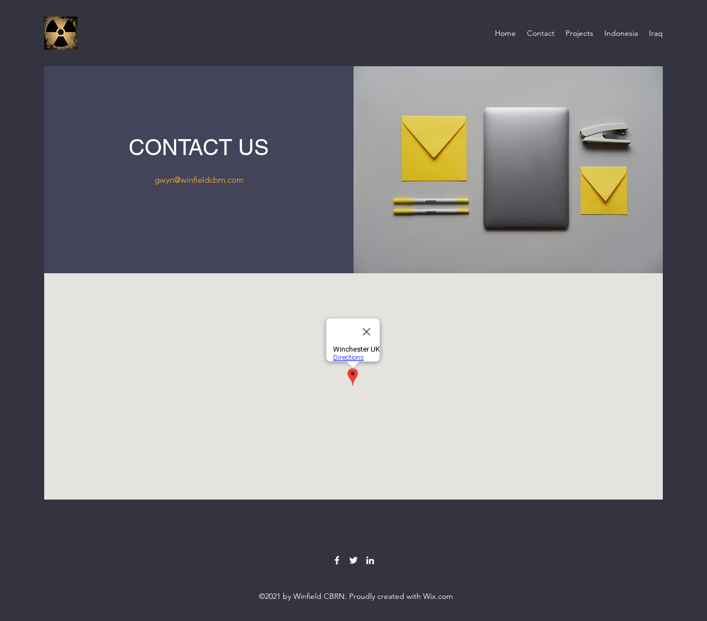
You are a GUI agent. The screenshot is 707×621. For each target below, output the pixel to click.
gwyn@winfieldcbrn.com (199, 179)
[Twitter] (353, 560)
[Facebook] (336, 560)
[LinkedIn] (370, 560)
